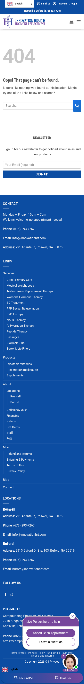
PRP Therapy (15, 314)
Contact (8, 487)
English (13, 669)
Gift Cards (13, 427)
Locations (13, 391)
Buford (14, 402)
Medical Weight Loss (20, 285)
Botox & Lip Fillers (18, 348)
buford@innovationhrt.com (30, 569)
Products (9, 357)
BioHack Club (15, 343)
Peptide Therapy (17, 331)
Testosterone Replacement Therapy (30, 291)
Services (8, 273)
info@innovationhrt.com (29, 238)
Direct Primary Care (19, 280)
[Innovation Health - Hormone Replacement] (24, 21)
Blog (6, 480)
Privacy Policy (16, 471)
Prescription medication (22, 370)
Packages (13, 337)
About (7, 384)
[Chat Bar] (42, 678)
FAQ (9, 438)
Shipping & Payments (20, 459)
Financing (13, 415)
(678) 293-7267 (24, 229)
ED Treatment (15, 302)
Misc (6, 447)
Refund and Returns (19, 454)
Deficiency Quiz (17, 410)
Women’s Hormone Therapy (25, 297)
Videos (11, 421)
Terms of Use (15, 465)
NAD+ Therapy (16, 320)
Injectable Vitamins (19, 364)
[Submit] (77, 106)
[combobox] (10, 669)
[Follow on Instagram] (11, 594)
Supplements (15, 375)
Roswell (15, 396)
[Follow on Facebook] (5, 594)
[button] (71, 21)
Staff (10, 433)
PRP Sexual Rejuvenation (23, 308)
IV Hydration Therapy (20, 325)
